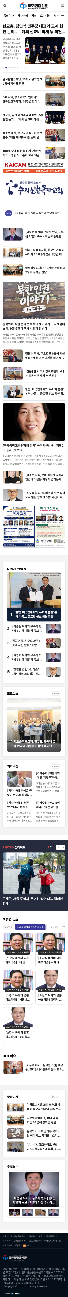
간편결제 (40, 1236)
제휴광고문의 (19, 1236)
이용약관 (6, 1241)
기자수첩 (22, 15)
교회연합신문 (23, 1286)
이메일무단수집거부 (53, 1241)
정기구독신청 (52, 1236)
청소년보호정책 (36, 1241)
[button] (3, 67)
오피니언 (45, 15)
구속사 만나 (53, 927)
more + (55, 693)
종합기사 (8, 15)
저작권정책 (7, 1245)
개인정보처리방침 (19, 1241)
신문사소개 (7, 1236)
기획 (34, 15)
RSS (29, 1245)
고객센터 (18, 1245)
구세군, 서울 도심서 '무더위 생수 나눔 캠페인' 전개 (33, 901)
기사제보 (31, 1236)
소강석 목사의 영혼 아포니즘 (30, 927)
